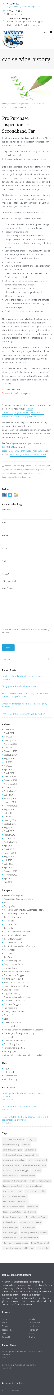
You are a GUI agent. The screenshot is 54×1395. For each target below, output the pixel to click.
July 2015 (8, 860)
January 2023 (10, 740)
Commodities (34, 1322)
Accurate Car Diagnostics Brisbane (18, 899)
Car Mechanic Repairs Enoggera (17, 931)
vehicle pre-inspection (21, 477)
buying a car (31, 1139)
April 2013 (8, 878)
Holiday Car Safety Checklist (35, 1191)
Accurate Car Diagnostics (14, 895)
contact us (40, 443)
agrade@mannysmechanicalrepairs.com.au (25, 6)
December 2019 (10, 780)
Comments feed (10, 1075)
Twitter (21, 1383)
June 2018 (8, 816)
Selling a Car (9, 1015)
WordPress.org (10, 1079)
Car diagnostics (30, 1150)
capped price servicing (11, 1144)
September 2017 (10, 824)
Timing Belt (8, 1037)
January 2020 (10, 776)
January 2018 (10, 820)
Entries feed (9, 1072)
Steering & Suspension (13, 1022)
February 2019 (10, 798)
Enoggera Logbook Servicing (13, 1186)
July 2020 (8, 762)
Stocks (32, 1333)
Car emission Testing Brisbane (14, 1160)
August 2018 (9, 809)
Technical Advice (11, 1026)
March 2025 (9, 729)
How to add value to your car (16, 982)
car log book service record (37, 1160)
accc (4, 1139)
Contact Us (6, 1337)
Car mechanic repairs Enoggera (34, 1165)
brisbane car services (16, 1139)
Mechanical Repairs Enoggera (30, 1222)
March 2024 (9, 733)
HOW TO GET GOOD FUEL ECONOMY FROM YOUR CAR (24, 714)
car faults (42, 466)
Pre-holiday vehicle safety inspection (34, 1232)
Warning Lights (10, 1051)
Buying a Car (10, 466)
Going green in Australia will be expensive (19, 686)
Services (5, 1326)
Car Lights (8, 928)
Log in (6, 1068)
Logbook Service (22, 412)
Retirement (33, 1329)
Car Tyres (8, 953)
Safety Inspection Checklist (28, 1238)
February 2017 (10, 834)
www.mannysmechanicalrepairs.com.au (28, 454)
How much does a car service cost (15, 1201)
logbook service (32, 1207)
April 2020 (8, 769)
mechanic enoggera (28, 1227)
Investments (34, 1326)
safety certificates (9, 1238)
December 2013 (10, 871)
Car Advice (26, 1144)
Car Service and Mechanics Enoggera (19, 946)
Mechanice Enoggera (10, 1227)
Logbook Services (11, 989)
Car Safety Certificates (13, 942)
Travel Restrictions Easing (14, 1040)
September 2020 (10, 755)
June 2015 (8, 864)
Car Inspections (10, 924)
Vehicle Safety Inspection (14, 1048)
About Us (6, 1322)
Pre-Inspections (24, 466)
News (4, 1333)
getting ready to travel (34, 1186)
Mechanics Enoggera (10, 1232)
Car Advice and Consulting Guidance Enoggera (24, 909)
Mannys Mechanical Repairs (36, 1217)
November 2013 (10, 874)
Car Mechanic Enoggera (11, 1165)
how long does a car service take (14, 1196)
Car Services (9, 949)
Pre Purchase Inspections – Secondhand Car (18, 124)
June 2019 (8, 794)
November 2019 (10, 784)
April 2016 (8, 845)
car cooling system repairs (12, 1150)
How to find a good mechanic (16, 986)
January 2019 (10, 802)
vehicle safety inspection (12, 1248)
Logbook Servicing (12, 993)
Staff (6, 1018)
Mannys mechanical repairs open (18, 997)
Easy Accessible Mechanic (14, 964)
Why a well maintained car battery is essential (23, 1055)
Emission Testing (11, 968)
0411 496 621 (8, 447)
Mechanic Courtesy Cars (14, 1000)
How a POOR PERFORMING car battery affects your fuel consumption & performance (25, 695)
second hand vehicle (14, 473)
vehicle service (29, 1248)
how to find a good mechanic (13, 1207)
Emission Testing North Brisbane (17, 971)
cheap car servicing (28, 1176)
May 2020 (8, 765)
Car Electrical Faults (12, 917)
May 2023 (8, 736)
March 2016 (9, 849)
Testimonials (7, 1329)
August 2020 (9, 758)
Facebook (9, 1383)
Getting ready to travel (13, 979)
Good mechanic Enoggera (12, 1191)
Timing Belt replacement (40, 1243)
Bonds (32, 1319)
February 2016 (10, 853)
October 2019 (9, 787)
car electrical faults (31, 1155)
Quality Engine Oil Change (15, 1011)
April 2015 (8, 867)
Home (4, 1319)
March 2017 (9, 831)
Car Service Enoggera (21, 1170)
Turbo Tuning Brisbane (13, 1044)
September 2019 (10, 791)
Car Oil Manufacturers (13, 939)
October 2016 (9, 838)
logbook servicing (30, 1212)
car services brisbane (10, 1176)
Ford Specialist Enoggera (14, 975)
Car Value (8, 957)
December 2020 (10, 751)
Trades (32, 1337)
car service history (31, 469)
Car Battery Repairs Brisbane (16, 913)
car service (7, 1170)
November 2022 (10, 744)
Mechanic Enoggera (12, 1004)
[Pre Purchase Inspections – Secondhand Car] (27, 87)
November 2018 (10, 805)
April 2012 (8, 882)
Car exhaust (9, 920)
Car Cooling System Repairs (28, 416)
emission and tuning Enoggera (40, 1181)
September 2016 (10, 842)
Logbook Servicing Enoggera (13, 1217)
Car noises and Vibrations (15, 935)
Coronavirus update (12, 960)
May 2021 (8, 747)
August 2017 (9, 827)
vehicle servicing (42, 1248)
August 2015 (9, 856)
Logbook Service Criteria (12, 1212)
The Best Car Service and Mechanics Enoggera (23, 1029)
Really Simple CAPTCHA (35, 629)
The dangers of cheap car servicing (19, 1033)
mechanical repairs (10, 1222)
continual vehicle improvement (14, 1181)
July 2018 (8, 813)
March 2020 (9, 773)
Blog (6, 902)
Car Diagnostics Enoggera (12, 1155)
